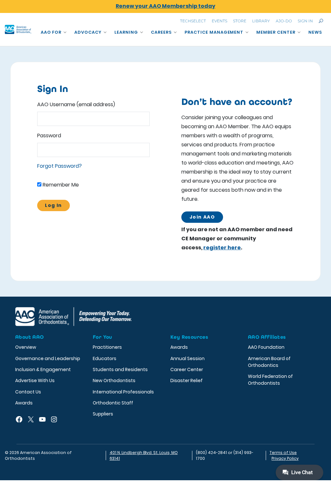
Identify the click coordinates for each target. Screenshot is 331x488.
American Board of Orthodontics (269, 362)
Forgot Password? (59, 166)
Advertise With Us (35, 380)
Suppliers (103, 414)
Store (239, 20)
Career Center (186, 369)
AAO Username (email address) (76, 104)
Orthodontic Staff (113, 403)
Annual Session (187, 358)
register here (222, 247)
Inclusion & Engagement (43, 369)
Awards (24, 403)
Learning (126, 32)
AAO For (51, 32)
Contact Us (28, 392)
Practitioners (107, 347)
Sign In (305, 20)
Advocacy (87, 32)
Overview (25, 347)
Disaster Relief (186, 380)
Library (261, 20)
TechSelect (193, 20)
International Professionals (123, 392)
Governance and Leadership (47, 358)
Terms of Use (283, 452)
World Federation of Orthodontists (270, 379)
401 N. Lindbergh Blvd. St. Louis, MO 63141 (144, 455)
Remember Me (60, 184)
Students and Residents (120, 369)
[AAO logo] (18, 29)
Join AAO (202, 217)
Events (219, 20)
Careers (161, 32)
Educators (104, 358)
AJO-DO (284, 20)
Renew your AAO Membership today (165, 6)
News (315, 32)
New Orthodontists (114, 380)
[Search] (321, 21)
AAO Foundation (266, 347)
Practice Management (214, 32)
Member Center (275, 32)
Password (49, 135)
